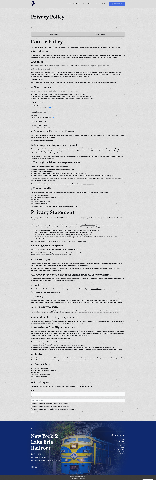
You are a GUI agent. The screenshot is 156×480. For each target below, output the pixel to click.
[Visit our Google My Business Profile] (36, 467)
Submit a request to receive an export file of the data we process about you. (55, 409)
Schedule (97, 4)
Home (69, 4)
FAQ (84, 4)
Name (32, 390)
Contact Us (122, 453)
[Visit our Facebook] (32, 467)
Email (32, 397)
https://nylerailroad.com (45, 55)
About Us (122, 445)
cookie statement (96, 289)
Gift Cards (122, 451)
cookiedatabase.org (61, 206)
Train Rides (122, 441)
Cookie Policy (54, 34)
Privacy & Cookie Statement (78, 478)
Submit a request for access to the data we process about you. (51, 403)
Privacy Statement (100, 34)
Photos (123, 447)
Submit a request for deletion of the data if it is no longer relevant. (52, 406)
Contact (104, 4)
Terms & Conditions (119, 449)
